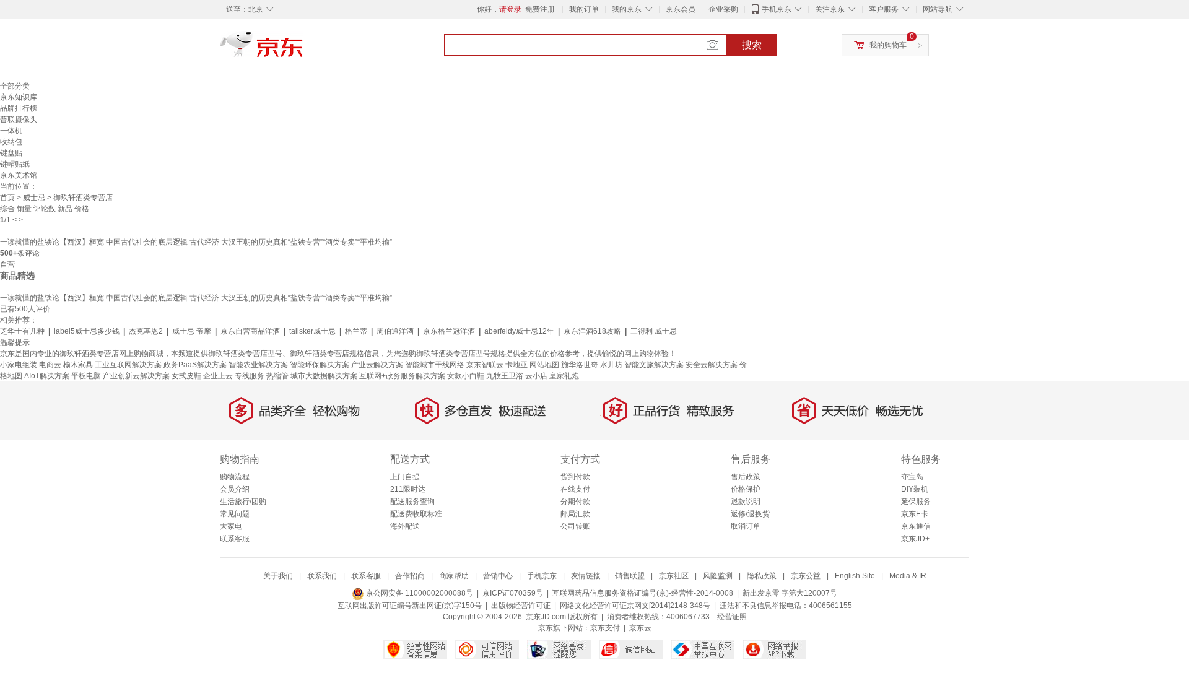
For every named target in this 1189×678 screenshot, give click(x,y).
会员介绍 (235, 489)
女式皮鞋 (186, 376)
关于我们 (278, 576)
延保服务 (916, 501)
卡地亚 (516, 364)
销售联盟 (630, 576)
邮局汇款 (575, 514)
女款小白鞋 (465, 376)
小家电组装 (18, 364)
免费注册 (540, 9)
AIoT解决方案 (46, 376)
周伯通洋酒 (395, 331)
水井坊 (611, 364)
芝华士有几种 (22, 331)
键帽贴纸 (15, 164)
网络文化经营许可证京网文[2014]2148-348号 (635, 605)
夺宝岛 (912, 476)
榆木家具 (78, 364)
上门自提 (405, 476)
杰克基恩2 (146, 331)
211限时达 (407, 489)
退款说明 (745, 501)
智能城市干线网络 (434, 364)
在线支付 (575, 489)
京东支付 (605, 628)
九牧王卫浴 (504, 376)
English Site (855, 576)
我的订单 (584, 9)
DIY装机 (914, 489)
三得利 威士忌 (653, 331)
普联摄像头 (18, 119)
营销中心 (498, 576)
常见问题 (235, 514)
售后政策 (745, 476)
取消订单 (745, 526)
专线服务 (249, 376)
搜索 (752, 45)
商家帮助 (454, 576)
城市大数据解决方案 (323, 376)
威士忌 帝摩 (191, 331)
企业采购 (723, 9)
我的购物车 (888, 45)
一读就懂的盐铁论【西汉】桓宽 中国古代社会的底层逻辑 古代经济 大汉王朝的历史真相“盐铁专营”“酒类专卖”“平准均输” (196, 242)
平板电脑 (86, 376)
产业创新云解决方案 (136, 376)
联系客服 (235, 538)
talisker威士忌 (312, 331)
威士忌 (34, 197)
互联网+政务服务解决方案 (402, 376)
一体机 (11, 130)
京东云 (640, 628)
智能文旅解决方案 (654, 364)
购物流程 (235, 476)
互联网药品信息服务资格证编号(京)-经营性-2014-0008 (642, 593)
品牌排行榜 (18, 108)
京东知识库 (18, 97)
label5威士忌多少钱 (87, 331)
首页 (7, 197)
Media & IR (907, 576)
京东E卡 (914, 514)
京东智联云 (484, 364)
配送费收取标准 (416, 514)
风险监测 (718, 576)
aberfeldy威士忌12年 (519, 331)
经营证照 (732, 616)
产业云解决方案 (377, 364)
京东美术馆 (18, 175)
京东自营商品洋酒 (250, 331)
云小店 (536, 376)
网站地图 (544, 364)
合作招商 (410, 576)
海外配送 (405, 526)
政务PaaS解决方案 (195, 364)
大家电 (231, 526)
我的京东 (627, 9)
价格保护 (745, 489)
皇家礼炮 (564, 376)
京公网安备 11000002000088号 (418, 593)
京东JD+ (915, 538)
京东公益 (806, 576)
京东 (303, 49)
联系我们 (322, 576)
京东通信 (916, 526)
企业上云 (218, 376)
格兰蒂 (356, 331)
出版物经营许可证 (521, 605)
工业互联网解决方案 (128, 364)
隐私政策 (762, 576)
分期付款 (575, 501)
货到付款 (575, 476)
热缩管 (277, 376)
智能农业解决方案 (258, 364)
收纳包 (11, 141)
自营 (7, 264)
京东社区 (674, 576)
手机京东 (776, 9)
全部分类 (15, 86)
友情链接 (586, 576)
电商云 (50, 364)
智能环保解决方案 (319, 364)
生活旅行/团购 (243, 501)
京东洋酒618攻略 (592, 331)
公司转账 (575, 526)
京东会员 (680, 9)
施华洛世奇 (579, 364)
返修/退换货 (750, 514)
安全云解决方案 (712, 364)
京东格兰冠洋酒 (449, 331)
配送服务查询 (412, 501)
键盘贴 (11, 153)
